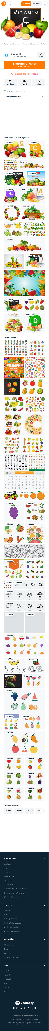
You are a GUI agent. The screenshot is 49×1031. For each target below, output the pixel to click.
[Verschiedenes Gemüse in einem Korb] (15, 266)
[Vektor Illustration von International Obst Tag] (14, 768)
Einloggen (36, 4)
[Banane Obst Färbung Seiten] (15, 944)
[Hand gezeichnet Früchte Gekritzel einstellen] (24, 787)
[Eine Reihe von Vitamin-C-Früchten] (15, 148)
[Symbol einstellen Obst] (11, 1016)
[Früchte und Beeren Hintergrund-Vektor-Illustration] (14, 422)
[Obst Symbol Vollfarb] (14, 747)
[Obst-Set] (28, 164)
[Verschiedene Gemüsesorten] (14, 297)
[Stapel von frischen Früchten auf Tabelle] (13, 213)
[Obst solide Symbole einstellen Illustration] (14, 826)
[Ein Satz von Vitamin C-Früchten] (12, 168)
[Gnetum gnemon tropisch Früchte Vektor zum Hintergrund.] (32, 959)
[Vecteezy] (3, 3)
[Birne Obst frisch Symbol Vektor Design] (14, 879)
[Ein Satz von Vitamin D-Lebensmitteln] (14, 442)
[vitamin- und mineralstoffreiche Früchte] (31, 487)
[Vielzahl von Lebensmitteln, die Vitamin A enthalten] (16, 231)
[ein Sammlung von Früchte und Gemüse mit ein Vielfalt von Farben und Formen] (16, 468)
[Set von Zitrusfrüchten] (13, 282)
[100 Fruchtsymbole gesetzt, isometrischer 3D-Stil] (12, 644)
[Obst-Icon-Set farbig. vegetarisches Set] (12, 485)
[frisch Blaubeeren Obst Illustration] (14, 901)
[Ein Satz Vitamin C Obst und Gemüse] (15, 197)
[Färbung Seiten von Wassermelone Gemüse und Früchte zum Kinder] (13, 960)
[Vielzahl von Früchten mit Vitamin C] (11, 678)
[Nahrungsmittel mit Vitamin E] (13, 388)
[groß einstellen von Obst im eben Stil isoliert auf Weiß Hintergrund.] (14, 562)
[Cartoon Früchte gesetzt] (14, 403)
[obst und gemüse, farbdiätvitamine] (34, 565)
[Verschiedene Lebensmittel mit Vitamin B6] (31, 214)
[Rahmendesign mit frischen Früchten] (12, 249)
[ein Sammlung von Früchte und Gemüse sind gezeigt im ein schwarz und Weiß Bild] (16, 627)
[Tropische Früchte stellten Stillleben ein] (14, 329)
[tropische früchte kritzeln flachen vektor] (15, 975)
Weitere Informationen (13, 95)
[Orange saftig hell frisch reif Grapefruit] (33, 506)
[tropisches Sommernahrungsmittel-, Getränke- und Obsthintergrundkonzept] (24, 366)
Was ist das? (23, 91)
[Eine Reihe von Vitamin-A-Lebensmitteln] (14, 345)
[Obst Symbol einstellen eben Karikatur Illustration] (29, 820)
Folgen (41, 56)
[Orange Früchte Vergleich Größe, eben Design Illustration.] (17, 688)
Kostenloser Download (24, 64)
